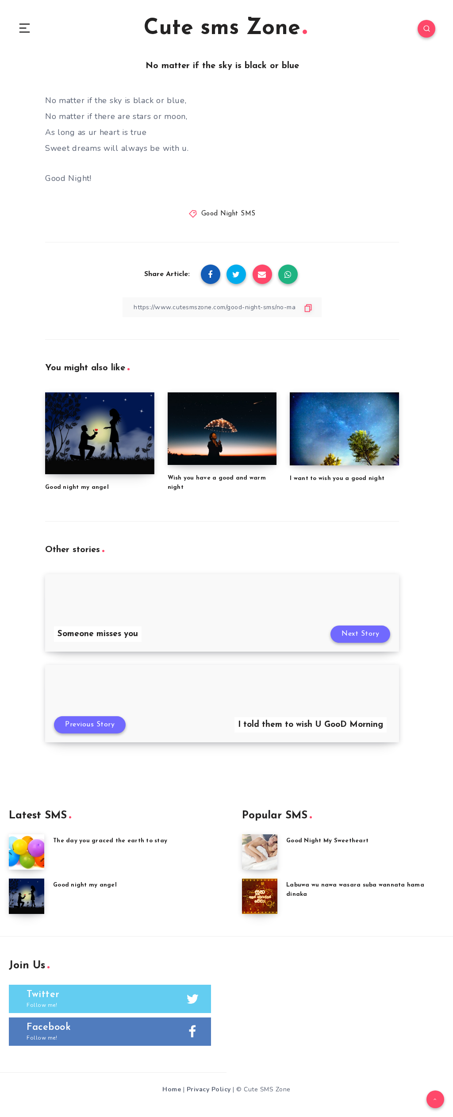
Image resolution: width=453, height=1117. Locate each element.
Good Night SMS (228, 214)
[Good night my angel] (26, 896)
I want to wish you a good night (337, 478)
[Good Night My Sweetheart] (259, 852)
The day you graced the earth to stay (110, 841)
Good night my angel (77, 487)
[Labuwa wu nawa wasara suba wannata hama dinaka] (259, 896)
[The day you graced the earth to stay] (26, 852)
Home (171, 1089)
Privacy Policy (209, 1089)
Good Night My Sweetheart (327, 841)
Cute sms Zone (222, 28)
